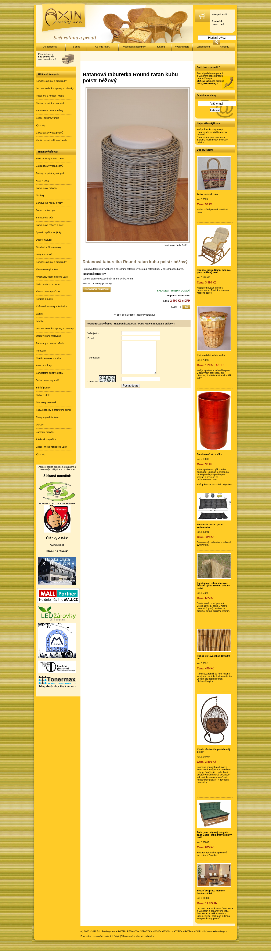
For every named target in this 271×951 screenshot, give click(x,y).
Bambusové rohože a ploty (50, 225)
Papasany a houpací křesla (50, 95)
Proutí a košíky (44, 365)
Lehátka (40, 321)
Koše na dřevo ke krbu (47, 284)
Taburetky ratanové (46, 402)
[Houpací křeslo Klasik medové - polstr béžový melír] (214, 265)
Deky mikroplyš (44, 254)
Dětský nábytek (44, 239)
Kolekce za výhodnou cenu (50, 158)
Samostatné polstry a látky (49, 110)
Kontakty (224, 46)
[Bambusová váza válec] (214, 449)
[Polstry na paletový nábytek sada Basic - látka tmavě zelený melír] (214, 827)
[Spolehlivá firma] (57, 531)
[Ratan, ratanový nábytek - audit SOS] (57, 503)
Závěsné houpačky (46, 439)
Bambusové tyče (44, 217)
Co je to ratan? (102, 46)
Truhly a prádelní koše (47, 417)
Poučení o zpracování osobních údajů (99, 936)
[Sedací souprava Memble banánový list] (214, 885)
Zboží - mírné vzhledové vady (51, 140)
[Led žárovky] (57, 620)
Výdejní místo (182, 46)
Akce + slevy (42, 180)
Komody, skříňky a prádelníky (51, 81)
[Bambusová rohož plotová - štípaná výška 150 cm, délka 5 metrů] (214, 578)
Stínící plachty (43, 387)
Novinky (40, 195)
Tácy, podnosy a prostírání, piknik (53, 410)
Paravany (41, 350)
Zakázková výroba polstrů (49, 132)
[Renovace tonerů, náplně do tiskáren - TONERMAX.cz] (57, 687)
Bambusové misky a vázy (49, 203)
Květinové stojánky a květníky (51, 306)
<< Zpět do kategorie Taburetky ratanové (134, 314)
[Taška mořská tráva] (214, 189)
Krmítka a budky (44, 299)
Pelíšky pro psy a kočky (48, 358)
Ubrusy (40, 424)
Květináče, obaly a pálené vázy (52, 276)
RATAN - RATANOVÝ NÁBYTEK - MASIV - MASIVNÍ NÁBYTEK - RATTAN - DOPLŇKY (162, 931)
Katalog (161, 46)
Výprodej (40, 125)
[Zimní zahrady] (57, 657)
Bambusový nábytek (46, 188)
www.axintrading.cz (217, 931)
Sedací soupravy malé (47, 118)
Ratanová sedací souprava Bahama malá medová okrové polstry (212, 139)
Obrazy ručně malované (48, 336)
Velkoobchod (203, 46)
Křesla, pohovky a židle (48, 291)
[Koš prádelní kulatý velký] (214, 350)
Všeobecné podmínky (134, 46)
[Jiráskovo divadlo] (57, 672)
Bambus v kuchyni (45, 210)
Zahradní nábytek (45, 432)
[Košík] (202, 21)
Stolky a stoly (43, 395)
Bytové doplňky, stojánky (49, 232)
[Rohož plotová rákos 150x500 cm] (214, 651)
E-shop (76, 46)
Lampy (39, 313)
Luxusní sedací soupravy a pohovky (55, 88)
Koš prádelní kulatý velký (210, 129)
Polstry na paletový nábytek (50, 103)
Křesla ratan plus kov (47, 269)
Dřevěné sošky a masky (48, 247)
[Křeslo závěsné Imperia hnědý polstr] (214, 744)
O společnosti (50, 46)
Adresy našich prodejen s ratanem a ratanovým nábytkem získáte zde (57, 468)
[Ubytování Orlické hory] (57, 584)
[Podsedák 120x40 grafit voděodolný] (214, 519)
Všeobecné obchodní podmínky (137, 936)
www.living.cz (57, 545)
